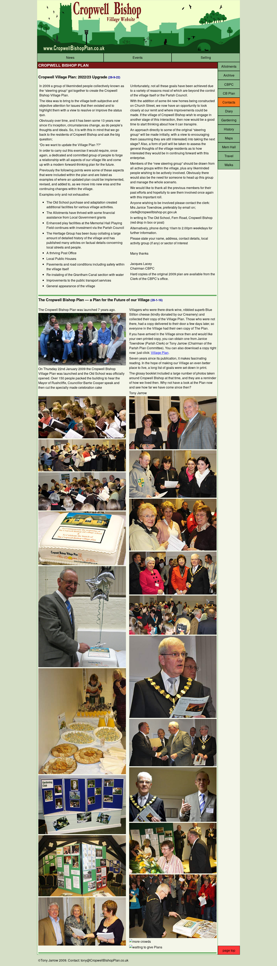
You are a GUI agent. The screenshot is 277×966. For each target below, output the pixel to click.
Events (138, 57)
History (229, 129)
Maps (229, 138)
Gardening (228, 120)
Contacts (228, 102)
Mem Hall (229, 147)
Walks (228, 164)
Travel (228, 156)
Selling (206, 57)
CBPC (229, 84)
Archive (228, 75)
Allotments (228, 66)
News (70, 57)
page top (229, 950)
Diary (229, 111)
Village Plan (160, 352)
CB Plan (229, 93)
